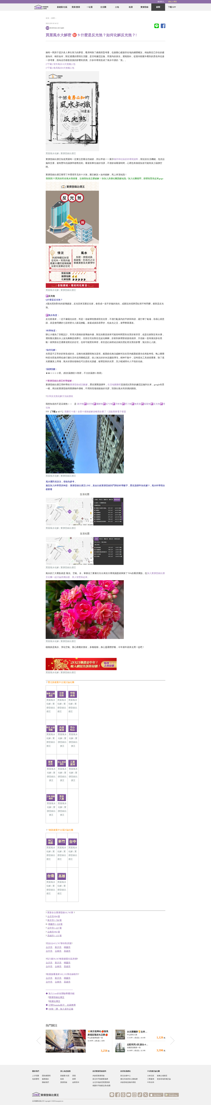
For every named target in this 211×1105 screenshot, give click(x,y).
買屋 (74, 1076)
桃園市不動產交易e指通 (101, 1086)
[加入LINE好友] (112, 1094)
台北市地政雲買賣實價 (101, 1082)
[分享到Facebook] (163, 26)
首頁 (47, 18)
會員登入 (161, 2)
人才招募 (35, 1076)
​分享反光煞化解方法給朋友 (60, 396)
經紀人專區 (172, 2)
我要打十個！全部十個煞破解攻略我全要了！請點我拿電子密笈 (95, 411)
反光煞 (156, 404)
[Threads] (123, 1094)
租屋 (131, 7)
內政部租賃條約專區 (128, 1082)
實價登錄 (144, 7)
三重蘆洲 (150, 1079)
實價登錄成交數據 (79, 384)
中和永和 (150, 1082)
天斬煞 (118, 404)
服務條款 (45, 1079)
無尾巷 (137, 404)
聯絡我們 (45, 1082)
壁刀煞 (128, 404)
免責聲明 (35, 1079)
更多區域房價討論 (164, 1079)
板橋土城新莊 (162, 1076)
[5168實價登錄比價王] (45, 1094)
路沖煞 (80, 404)
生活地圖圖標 (114, 384)
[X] (145, 1094)
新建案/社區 (62, 7)
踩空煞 (90, 404)
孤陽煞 (147, 404)
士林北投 (150, 1076)
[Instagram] (134, 1094)
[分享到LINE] (156, 26)
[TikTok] (140, 1094)
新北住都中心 (125, 1076)
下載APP (172, 7)
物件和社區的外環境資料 (126, 159)
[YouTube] (128, 1094)
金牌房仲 (75, 1082)
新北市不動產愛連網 (100, 1079)
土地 (117, 7)
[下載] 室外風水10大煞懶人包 (60, 64)
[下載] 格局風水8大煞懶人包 (60, 68)
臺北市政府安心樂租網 (128, 1079)
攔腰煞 (99, 404)
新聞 (158, 7)
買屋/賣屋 (76, 7)
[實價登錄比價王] (41, 7)
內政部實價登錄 (99, 1076)
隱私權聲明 (46, 1076)
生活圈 (103, 7)
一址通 (90, 7)
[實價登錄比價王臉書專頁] (117, 1094)
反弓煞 (109, 404)
